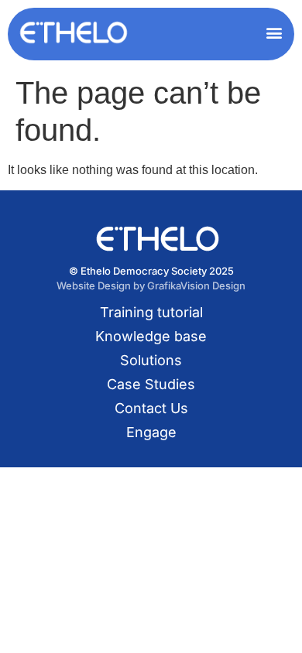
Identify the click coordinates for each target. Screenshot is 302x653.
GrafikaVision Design (196, 285)
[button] (274, 32)
